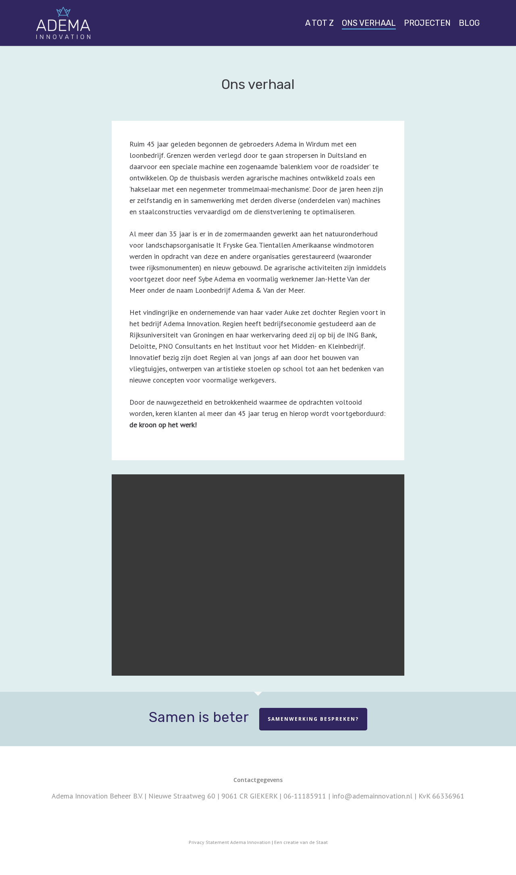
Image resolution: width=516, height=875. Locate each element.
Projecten (427, 23)
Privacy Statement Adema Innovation (229, 842)
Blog (469, 23)
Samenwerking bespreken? (313, 719)
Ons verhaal (369, 23)
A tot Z (319, 23)
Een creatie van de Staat (301, 842)
